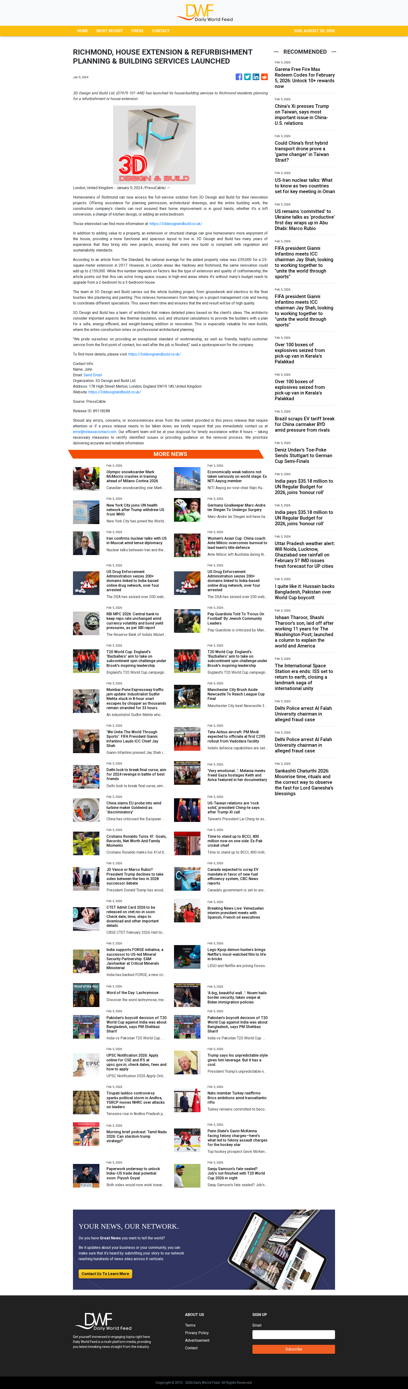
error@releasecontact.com (94, 432)
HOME (82, 31)
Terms (190, 1325)
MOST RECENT (110, 31)
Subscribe (293, 1349)
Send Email (93, 375)
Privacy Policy (197, 1333)
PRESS (137, 31)
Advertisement (197, 1340)
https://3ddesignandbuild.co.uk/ (176, 223)
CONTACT (161, 31)
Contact (191, 1348)
